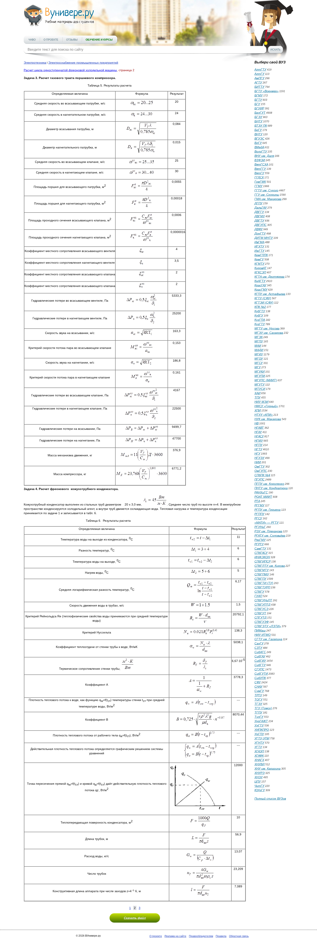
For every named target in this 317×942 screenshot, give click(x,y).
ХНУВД (259, 764)
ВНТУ (258, 134)
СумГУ (259, 691)
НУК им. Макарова (267, 419)
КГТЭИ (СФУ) (263, 302)
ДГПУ (258, 203)
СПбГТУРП (262, 587)
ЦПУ (257, 781)
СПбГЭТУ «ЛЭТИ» (267, 626)
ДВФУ (258, 229)
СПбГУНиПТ (263, 600)
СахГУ (259, 643)
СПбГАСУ (261, 552)
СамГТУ (260, 548)
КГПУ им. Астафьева (269, 294)
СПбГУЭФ (261, 622)
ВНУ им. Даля (264, 156)
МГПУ (258, 341)
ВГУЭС (259, 138)
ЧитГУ (259, 786)
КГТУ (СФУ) (262, 298)
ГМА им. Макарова (267, 199)
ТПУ (257, 397)
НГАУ (258, 432)
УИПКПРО (261, 729)
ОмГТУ (259, 466)
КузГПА (259, 319)
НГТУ (258, 449)
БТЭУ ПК (260, 125)
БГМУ (258, 95)
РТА (257, 501)
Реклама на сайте (175, 936)
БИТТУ (259, 86)
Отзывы (72, 39)
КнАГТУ (259, 281)
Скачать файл (135, 918)
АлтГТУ (260, 69)
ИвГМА (259, 242)
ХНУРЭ (259, 773)
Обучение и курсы (99, 39)
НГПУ (258, 445)
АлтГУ (259, 74)
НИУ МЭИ (261, 401)
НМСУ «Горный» (266, 406)
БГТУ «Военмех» (266, 91)
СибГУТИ (261, 673)
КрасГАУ (260, 285)
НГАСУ (259, 436)
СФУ (257, 682)
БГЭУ (258, 117)
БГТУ (258, 99)
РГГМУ (259, 505)
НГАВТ (259, 427)
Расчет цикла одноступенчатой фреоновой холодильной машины (70, 70)
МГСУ (258, 363)
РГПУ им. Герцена (267, 509)
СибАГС (260, 652)
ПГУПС (259, 479)
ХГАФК (259, 755)
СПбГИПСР (262, 561)
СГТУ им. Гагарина (268, 639)
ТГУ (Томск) (263, 708)
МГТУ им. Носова (266, 328)
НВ (256, 423)
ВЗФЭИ (259, 160)
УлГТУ (259, 725)
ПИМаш (260, 630)
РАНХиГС (261, 492)
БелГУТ (259, 112)
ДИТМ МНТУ (263, 237)
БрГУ (258, 130)
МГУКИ (259, 371)
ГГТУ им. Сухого (266, 190)
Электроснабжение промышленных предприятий (83, 62)
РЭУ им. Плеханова (268, 531)
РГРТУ (259, 544)
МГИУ (258, 354)
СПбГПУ (260, 578)
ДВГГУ (259, 212)
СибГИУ (260, 660)
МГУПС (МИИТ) (265, 380)
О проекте (51, 39)
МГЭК (258, 337)
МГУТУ (259, 384)
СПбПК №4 (262, 475)
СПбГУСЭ (261, 609)
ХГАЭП (259, 751)
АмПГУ (259, 78)
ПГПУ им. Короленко (269, 483)
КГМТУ (259, 263)
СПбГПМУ (261, 574)
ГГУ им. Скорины (266, 194)
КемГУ (259, 259)
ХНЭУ (258, 777)
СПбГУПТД (262, 604)
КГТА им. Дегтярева (269, 276)
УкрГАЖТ (261, 721)
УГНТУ (259, 742)
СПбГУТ (260, 613)
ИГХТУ (259, 246)
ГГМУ (258, 186)
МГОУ (258, 358)
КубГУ (258, 315)
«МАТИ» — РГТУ (266, 522)
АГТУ (258, 82)
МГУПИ (259, 376)
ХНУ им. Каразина (267, 768)
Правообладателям (201, 936)
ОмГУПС (260, 471)
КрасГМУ (260, 289)
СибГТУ (260, 665)
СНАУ (258, 686)
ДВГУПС (260, 225)
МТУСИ (259, 389)
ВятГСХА (261, 164)
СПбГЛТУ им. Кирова (269, 565)
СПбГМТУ (261, 570)
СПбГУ (259, 591)
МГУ (257, 367)
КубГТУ (259, 311)
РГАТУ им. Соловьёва (269, 535)
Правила (221, 936)
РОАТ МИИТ (263, 496)
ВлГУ (258, 143)
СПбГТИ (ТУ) (263, 583)
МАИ (257, 345)
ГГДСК (259, 177)
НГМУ (258, 440)
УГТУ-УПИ (261, 738)
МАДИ (258, 350)
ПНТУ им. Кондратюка (271, 488)
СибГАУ (259, 656)
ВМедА (259, 147)
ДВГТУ (259, 220)
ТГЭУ (258, 704)
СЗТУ (258, 647)
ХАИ (257, 393)
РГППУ (259, 514)
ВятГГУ (260, 168)
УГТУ (258, 747)
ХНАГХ (259, 760)
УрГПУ (259, 734)
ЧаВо (32, 39)
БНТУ (258, 121)
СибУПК (260, 678)
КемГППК (261, 255)
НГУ (257, 453)
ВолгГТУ (260, 151)
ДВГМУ (259, 216)
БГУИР (259, 108)
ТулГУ (258, 716)
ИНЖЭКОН (262, 557)
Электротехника (35, 62)
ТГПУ (258, 712)
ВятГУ (259, 173)
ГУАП (258, 596)
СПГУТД (260, 617)
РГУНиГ (260, 527)
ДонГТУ (260, 233)
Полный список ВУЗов (270, 798)
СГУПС (259, 669)
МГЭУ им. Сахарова (268, 332)
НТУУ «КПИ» (263, 414)
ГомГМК (260, 181)
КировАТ (260, 268)
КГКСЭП (260, 272)
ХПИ (257, 410)
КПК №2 (260, 307)
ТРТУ (258, 695)
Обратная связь (239, 936)
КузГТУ (259, 324)
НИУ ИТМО (262, 634)
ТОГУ (258, 699)
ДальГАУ (260, 207)
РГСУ (258, 518)
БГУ (257, 104)
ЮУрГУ (259, 790)
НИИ (257, 462)
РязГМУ (260, 540)
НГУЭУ (259, 458)
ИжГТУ (259, 250)
